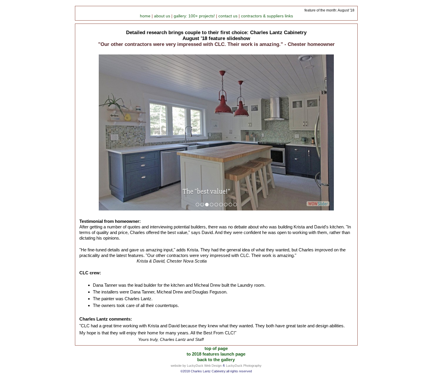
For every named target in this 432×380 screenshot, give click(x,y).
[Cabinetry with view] (221, 204)
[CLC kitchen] (197, 204)
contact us (228, 16)
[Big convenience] (225, 204)
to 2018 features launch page (216, 353)
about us (162, 16)
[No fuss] (230, 204)
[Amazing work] (216, 204)
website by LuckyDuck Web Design (196, 365)
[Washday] (235, 204)
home (146, 16)
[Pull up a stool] (211, 204)
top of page (216, 348)
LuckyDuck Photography (244, 365)
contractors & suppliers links (267, 16)
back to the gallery (216, 359)
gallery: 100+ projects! (195, 16)
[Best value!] (207, 204)
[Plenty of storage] (202, 204)
